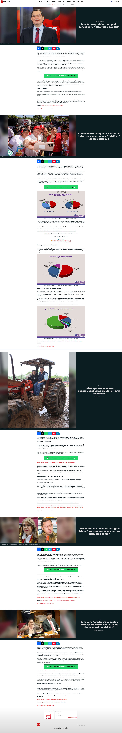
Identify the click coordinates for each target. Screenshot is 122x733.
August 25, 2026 (68, 241)
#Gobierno (54, 505)
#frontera (38, 507)
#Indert (42, 505)
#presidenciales (57, 702)
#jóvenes (67, 505)
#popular (61, 105)
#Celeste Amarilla (44, 600)
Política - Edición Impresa (99, 21)
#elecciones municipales (46, 341)
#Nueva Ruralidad (48, 505)
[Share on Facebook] (39, 48)
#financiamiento (63, 507)
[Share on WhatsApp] (46, 48)
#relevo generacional (61, 505)
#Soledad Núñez (61, 341)
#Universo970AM (55, 240)
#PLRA (55, 600)
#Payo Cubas (63, 702)
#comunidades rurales (78, 505)
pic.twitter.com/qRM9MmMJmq (65, 240)
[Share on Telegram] (50, 48)
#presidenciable (66, 600)
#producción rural (48, 507)
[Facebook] (77, 725)
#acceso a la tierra (55, 507)
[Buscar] (120, 2)
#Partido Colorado (74, 341)
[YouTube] (84, 725)
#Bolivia (42, 507)
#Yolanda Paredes (49, 702)
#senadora (51, 600)
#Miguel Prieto (60, 600)
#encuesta (39, 342)
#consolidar (52, 105)
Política (99, 385)
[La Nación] (5, 1)
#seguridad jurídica (70, 507)
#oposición (47, 105)
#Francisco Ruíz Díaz (79, 507)
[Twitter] (79, 725)
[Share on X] (42, 48)
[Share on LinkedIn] (58, 48)
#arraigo (57, 105)
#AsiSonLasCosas (47, 233)
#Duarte (42, 105)
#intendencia (67, 341)
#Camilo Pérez (54, 341)
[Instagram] (82, 725)
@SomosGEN (61, 239)
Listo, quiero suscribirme (72, 717)
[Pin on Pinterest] (54, 48)
